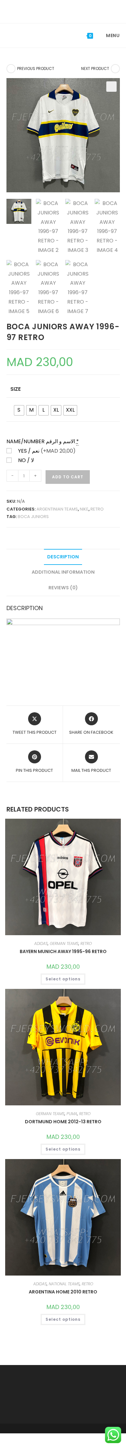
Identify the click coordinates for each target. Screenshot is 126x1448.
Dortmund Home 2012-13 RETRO (63, 1121)
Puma (72, 1113)
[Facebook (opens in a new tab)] (59, 11)
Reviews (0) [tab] (63, 587)
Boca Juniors (33, 516)
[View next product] (115, 68)
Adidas (41, 943)
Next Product (95, 68)
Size (15, 389)
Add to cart (67, 477)
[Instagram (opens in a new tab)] (68, 11)
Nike (84, 509)
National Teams (64, 1284)
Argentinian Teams (57, 509)
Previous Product (35, 68)
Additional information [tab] (63, 572)
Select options (63, 979)
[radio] (19, 410)
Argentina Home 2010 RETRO (63, 1292)
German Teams (64, 943)
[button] (111, 86)
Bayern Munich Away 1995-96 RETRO (63, 951)
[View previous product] (11, 68)
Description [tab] (63, 556)
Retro (97, 509)
